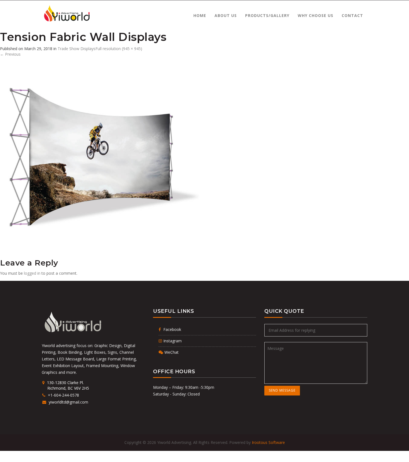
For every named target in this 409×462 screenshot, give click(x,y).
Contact (352, 15)
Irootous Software (268, 442)
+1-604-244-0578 (63, 395)
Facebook (171, 329)
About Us (226, 15)
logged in (32, 273)
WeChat (171, 352)
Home (199, 15)
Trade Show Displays (76, 48)
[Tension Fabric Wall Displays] (100, 157)
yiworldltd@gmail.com (68, 402)
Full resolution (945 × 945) (118, 48)
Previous (10, 54)
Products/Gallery (267, 15)
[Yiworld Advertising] (66, 13)
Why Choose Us (315, 15)
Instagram (172, 340)
